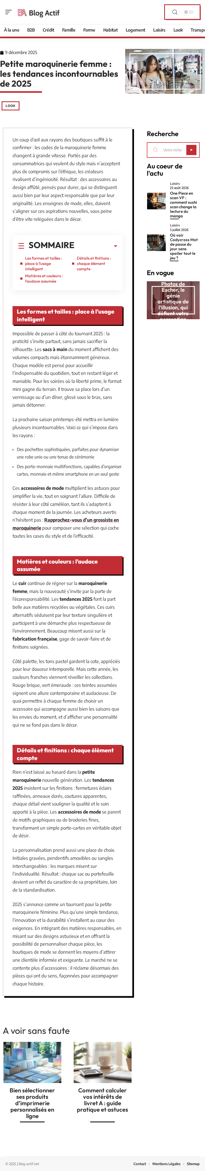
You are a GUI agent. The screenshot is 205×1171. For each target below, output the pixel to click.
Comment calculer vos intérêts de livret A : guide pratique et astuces (102, 1100)
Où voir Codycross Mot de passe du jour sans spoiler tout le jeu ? (184, 246)
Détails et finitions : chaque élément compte (94, 263)
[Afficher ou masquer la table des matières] (95, 246)
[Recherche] (175, 12)
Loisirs (175, 184)
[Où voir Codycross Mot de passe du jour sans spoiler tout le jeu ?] (156, 242)
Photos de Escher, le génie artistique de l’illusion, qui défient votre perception (173, 301)
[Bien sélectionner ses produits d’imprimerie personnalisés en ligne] (32, 1062)
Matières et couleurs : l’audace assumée (44, 278)
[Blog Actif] (38, 12)
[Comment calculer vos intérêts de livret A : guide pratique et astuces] (102, 1062)
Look (10, 106)
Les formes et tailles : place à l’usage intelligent (43, 263)
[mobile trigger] (9, 12)
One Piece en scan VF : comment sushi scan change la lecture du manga (183, 204)
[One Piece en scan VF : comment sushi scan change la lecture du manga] (156, 201)
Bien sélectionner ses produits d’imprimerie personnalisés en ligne (32, 1103)
